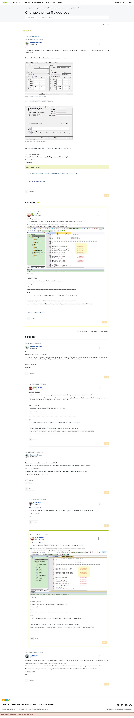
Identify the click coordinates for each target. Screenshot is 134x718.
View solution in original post (35, 312)
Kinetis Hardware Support (58, 173)
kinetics (33, 181)
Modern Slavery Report (26, 709)
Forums (27, 2)
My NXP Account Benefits (46, 705)
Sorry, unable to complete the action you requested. (17, 714)
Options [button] (105, 24)
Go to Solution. (35, 167)
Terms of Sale (16, 709)
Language (118, 2)
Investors (20, 705)
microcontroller (40, 181)
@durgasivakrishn (35, 507)
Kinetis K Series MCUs (71, 173)
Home (27, 8)
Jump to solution (34, 36)
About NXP (5, 705)
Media (27, 705)
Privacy (4, 709)
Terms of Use (10, 709)
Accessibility (35, 709)
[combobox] (73, 17)
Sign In (130, 2)
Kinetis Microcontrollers (59, 8)
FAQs (124, 2)
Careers (13, 705)
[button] (99, 44)
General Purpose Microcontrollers (40, 8)
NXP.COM (59, 2)
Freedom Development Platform (41, 173)
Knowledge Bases (37, 2)
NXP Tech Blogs (50, 2)
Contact (34, 705)
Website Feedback (43, 709)
